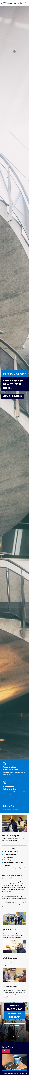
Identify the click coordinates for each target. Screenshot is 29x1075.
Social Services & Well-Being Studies (15, 868)
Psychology (7, 865)
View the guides (12, 396)
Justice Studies (8, 857)
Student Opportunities (14, 1037)
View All (6, 1051)
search (3, 8)
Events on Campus (14, 1025)
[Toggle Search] (21, 3)
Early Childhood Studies (11, 852)
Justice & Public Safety (10, 854)
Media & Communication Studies (13, 862)
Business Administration (11, 849)
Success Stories (14, 1031)
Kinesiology (7, 860)
